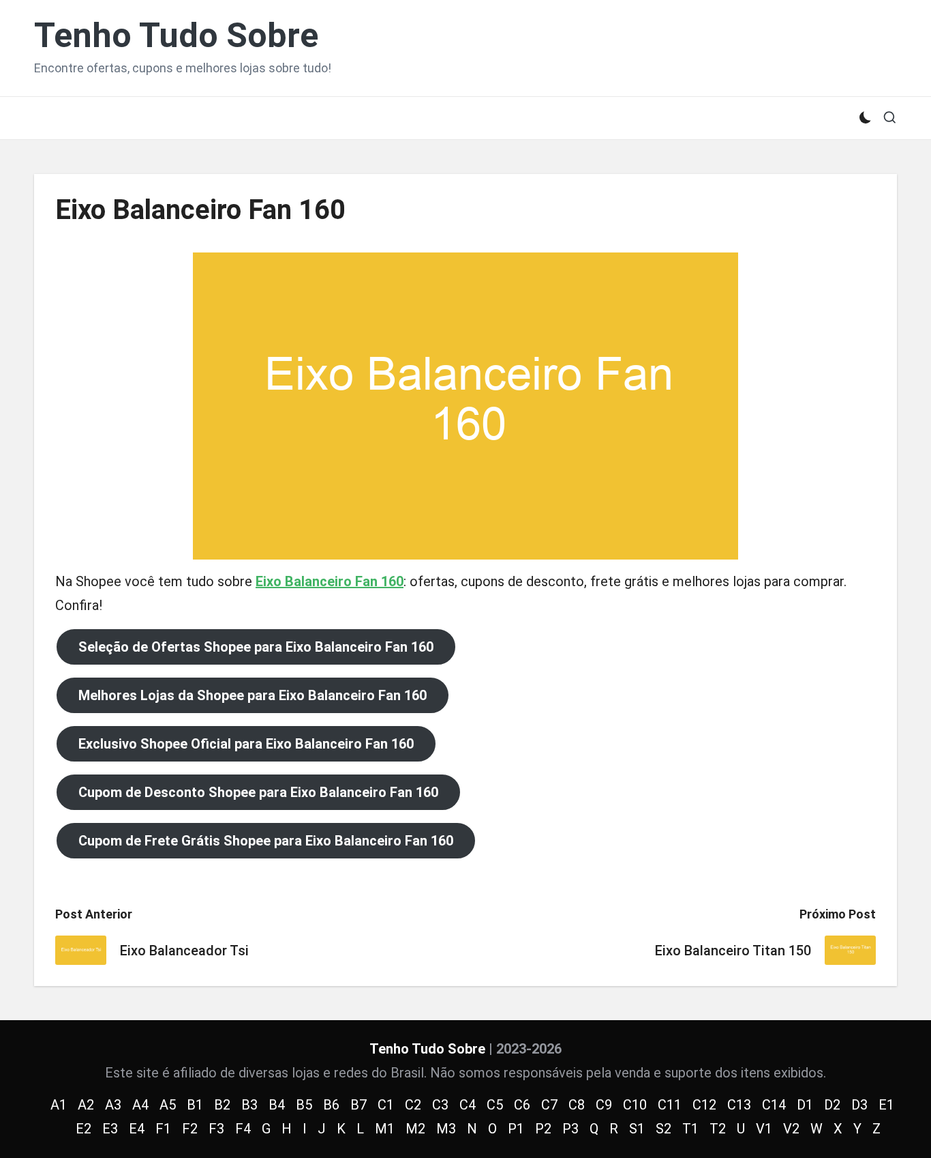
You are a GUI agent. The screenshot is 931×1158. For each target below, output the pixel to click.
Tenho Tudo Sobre (176, 36)
